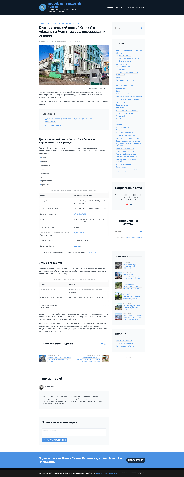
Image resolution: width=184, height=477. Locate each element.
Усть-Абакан (121, 108)
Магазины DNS (122, 116)
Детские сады (121, 64)
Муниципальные (125, 67)
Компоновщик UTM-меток (126, 346)
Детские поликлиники (124, 86)
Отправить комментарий (54, 440)
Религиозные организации (126, 157)
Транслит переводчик (124, 343)
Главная (109, 7)
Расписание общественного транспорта (127, 74)
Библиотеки (120, 102)
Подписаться (135, 460)
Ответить (105, 410)
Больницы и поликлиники (126, 83)
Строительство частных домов (128, 141)
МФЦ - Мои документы (125, 133)
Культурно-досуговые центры (127, 138)
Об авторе (140, 7)
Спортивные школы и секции (127, 99)
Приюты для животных (125, 148)
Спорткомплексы (123, 127)
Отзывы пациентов (53, 125)
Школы (119, 53)
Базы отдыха (121, 167)
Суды (118, 91)
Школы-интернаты (126, 61)
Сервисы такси (122, 105)
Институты (120, 77)
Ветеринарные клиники (125, 151)
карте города (91, 252)
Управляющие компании (125, 135)
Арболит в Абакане (123, 164)
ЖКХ (118, 122)
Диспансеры (121, 88)
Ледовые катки (122, 130)
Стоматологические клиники (127, 94)
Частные (122, 69)
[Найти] (141, 28)
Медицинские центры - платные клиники (63, 23)
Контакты (118, 7)
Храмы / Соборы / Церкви (126, 154)
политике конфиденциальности (106, 473)
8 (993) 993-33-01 (80, 214)
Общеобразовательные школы (130, 58)
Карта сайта (129, 7)
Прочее (119, 124)
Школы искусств (125, 55)
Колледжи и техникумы (125, 80)
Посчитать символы (124, 340)
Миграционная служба (124, 113)
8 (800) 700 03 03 (80, 233)
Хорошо (140, 473)
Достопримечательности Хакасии (129, 50)
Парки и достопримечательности (129, 97)
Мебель (119, 119)
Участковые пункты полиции (127, 110)
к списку (77, 246)
